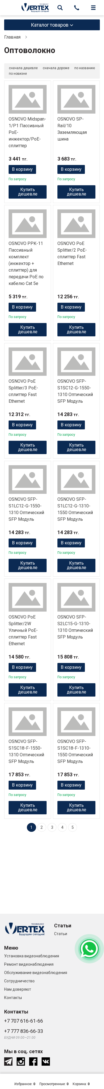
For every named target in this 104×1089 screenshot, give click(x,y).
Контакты (13, 997)
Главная (12, 37)
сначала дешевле (23, 68)
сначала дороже (56, 68)
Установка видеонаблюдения (31, 956)
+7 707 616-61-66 (23, 1021)
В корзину (22, 169)
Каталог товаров (50, 25)
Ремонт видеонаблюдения (29, 964)
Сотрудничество (19, 981)
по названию (84, 68)
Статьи (60, 934)
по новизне (18, 74)
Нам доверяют (17, 989)
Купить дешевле (27, 192)
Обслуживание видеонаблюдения (35, 972)
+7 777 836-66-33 (23, 1031)
